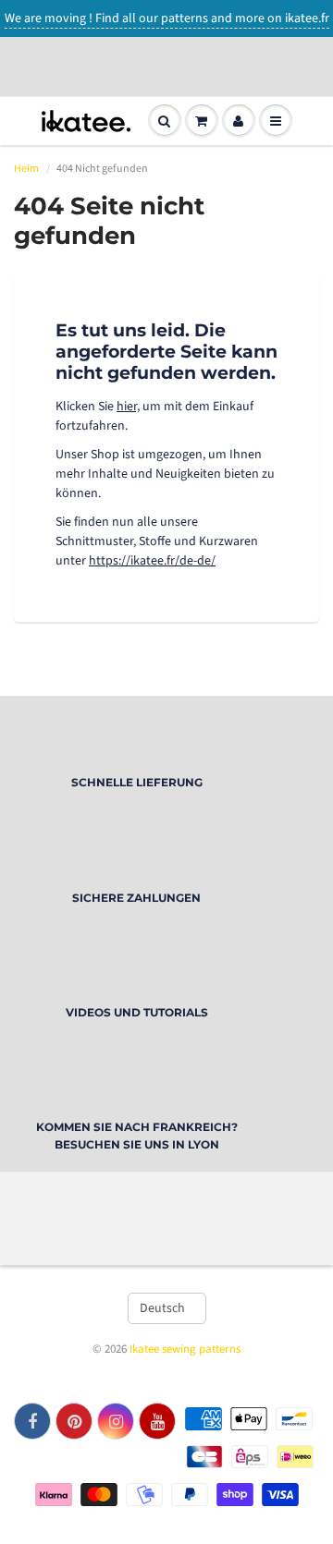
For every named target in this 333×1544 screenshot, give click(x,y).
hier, (128, 406)
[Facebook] (32, 1421)
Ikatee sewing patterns (185, 1349)
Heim (26, 168)
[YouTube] (157, 1421)
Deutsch (162, 1308)
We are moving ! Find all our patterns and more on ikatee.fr (167, 18)
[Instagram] (115, 1421)
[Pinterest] (74, 1421)
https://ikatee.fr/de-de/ (152, 561)
